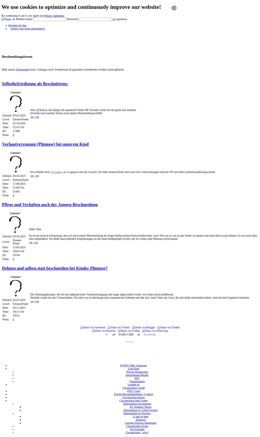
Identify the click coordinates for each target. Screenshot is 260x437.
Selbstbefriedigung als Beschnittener (35, 83)
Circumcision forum (133, 397)
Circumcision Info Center (133, 400)
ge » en (35, 116)
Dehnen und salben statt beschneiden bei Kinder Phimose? (55, 268)
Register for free (17, 25)
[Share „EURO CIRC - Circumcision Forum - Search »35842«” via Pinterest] (104, 330)
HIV (137, 378)
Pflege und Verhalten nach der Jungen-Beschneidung (50, 204)
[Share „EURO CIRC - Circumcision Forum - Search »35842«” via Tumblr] (169, 327)
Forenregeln (22, 69)
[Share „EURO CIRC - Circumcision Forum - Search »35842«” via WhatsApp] (155, 330)
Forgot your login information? (28, 28)
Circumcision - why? (137, 432)
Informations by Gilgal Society (140, 410)
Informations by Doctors (137, 413)
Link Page (133, 368)
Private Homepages (137, 371)
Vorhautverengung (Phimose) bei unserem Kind (45, 144)
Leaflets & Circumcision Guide (133, 386)
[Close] (174, 8)
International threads (137, 375)
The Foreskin (137, 429)
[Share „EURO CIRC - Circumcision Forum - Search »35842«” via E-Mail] (129, 330)
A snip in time (140, 416)
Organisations (137, 381)
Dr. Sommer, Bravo (141, 406)
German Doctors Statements (140, 422)
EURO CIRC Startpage (133, 365)
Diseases (141, 419)
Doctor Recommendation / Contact (133, 394)
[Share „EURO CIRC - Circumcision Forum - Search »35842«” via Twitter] (119, 327)
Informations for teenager (137, 403)
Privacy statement (54, 15)
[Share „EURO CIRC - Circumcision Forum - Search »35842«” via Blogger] (144, 327)
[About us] (133, 391)
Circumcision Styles (137, 426)
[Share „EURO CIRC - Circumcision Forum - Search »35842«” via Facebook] (93, 327)
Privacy (130, 341)
